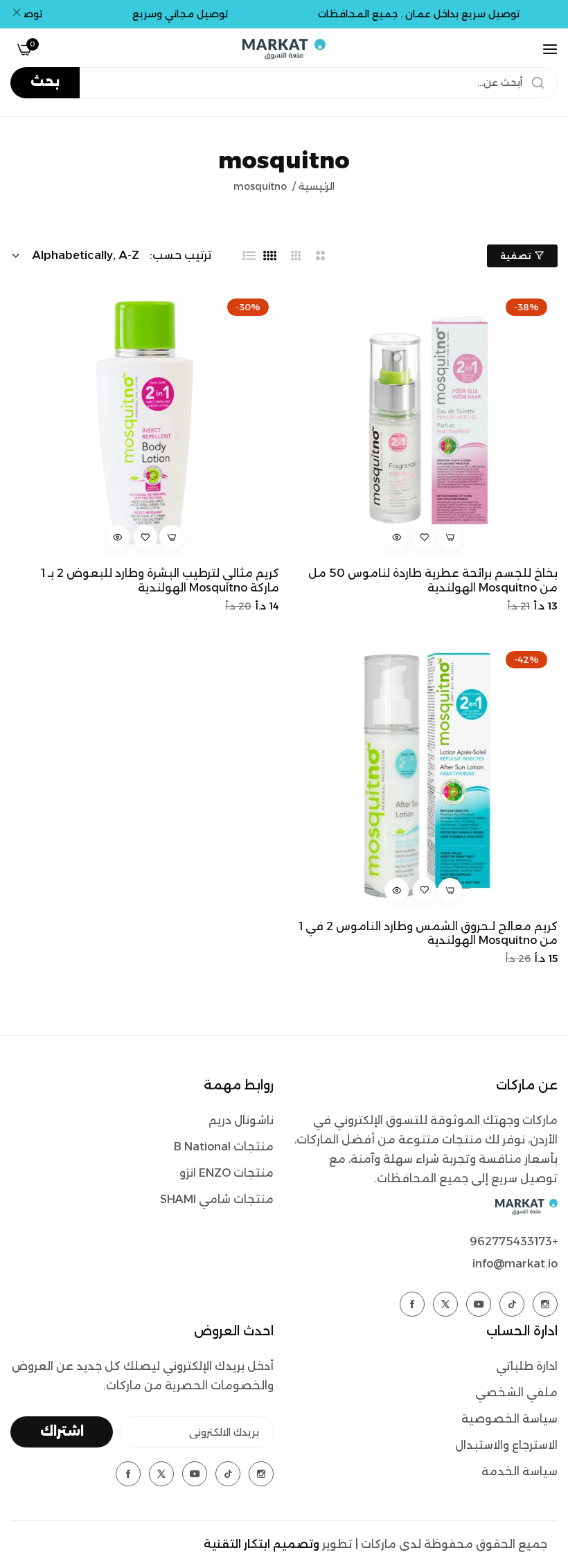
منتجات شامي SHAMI (217, 1199)
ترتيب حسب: (181, 255)
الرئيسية (317, 186)
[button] (424, 537)
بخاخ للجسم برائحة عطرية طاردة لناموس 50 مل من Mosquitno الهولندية (433, 580)
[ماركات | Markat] (284, 49)
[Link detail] (545, 1304)
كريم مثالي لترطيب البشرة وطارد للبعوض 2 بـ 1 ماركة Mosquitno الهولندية (160, 580)
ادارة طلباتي (527, 1366)
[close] (16, 14)
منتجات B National (224, 1146)
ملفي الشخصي (516, 1392)
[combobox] (284, 82)
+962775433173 (514, 1241)
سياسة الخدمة (519, 1471)
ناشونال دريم (241, 1120)
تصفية (515, 256)
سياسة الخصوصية (509, 1418)
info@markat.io (515, 1263)
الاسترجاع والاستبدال (506, 1445)
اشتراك (62, 1431)
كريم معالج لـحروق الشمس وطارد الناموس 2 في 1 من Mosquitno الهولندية (428, 933)
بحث (45, 81)
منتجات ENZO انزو (226, 1172)
